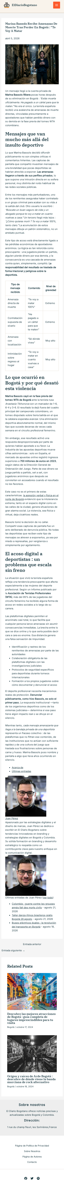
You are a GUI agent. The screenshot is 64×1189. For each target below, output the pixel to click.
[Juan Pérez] (25, 796)
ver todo (48, 897)
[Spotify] (38, 1178)
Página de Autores (32, 1156)
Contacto (32, 1162)
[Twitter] (32, 1178)
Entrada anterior (32, 944)
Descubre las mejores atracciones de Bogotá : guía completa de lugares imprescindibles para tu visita (31, 1018)
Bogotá (10, 1027)
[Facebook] (25, 1178)
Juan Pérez (11, 818)
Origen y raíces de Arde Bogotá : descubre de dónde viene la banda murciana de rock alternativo (31, 1079)
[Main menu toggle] (56, 5)
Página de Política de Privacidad (32, 1145)
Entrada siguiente (13, 950)
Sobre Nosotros (32, 1151)
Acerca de (17, 767)
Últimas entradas (21, 771)
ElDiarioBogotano (24, 5)
